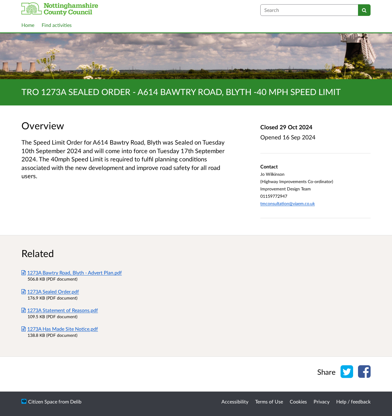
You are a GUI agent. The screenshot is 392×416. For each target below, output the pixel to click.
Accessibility (234, 401)
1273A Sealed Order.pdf (53, 291)
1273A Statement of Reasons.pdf (62, 310)
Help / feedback (353, 401)
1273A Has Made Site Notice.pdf (62, 329)
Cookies (298, 401)
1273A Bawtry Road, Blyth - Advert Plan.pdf (74, 272)
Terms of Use (269, 401)
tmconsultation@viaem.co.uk (287, 203)
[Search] (364, 10)
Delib (75, 401)
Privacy (322, 401)
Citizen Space (42, 401)
